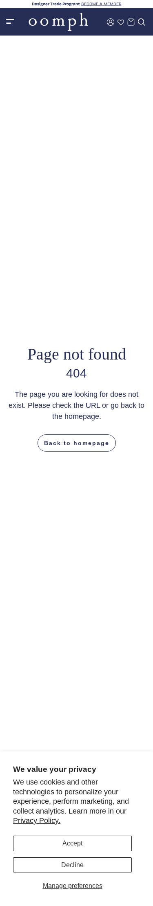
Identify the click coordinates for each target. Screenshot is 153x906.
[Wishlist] (121, 22)
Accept (72, 843)
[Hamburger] (10, 22)
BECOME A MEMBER (101, 4)
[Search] (141, 22)
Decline (72, 864)
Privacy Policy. (36, 820)
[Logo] (58, 22)
